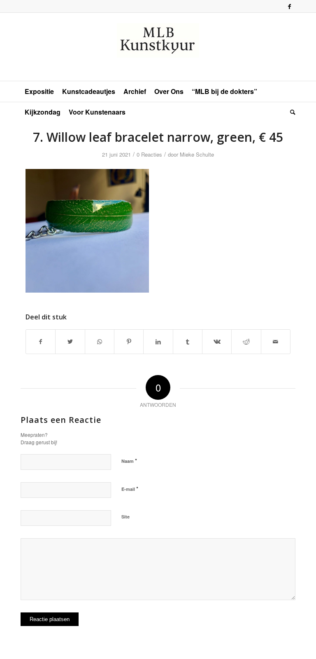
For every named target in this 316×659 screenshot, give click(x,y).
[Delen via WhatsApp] (99, 342)
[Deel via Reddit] (246, 342)
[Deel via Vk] (216, 342)
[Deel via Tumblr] (187, 342)
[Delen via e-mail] (275, 342)
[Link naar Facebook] (289, 6)
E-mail (129, 488)
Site (125, 517)
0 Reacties (149, 154)
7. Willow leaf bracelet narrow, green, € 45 (158, 137)
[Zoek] (290, 112)
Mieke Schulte (197, 154)
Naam (129, 460)
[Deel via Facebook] (40, 342)
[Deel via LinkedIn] (158, 342)
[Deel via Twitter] (70, 342)
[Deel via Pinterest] (128, 342)
